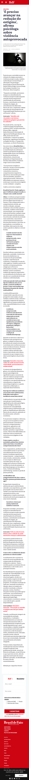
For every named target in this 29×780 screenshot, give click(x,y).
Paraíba (5, 760)
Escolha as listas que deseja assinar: (12, 698)
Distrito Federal (7, 755)
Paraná (5, 763)
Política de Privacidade (10, 732)
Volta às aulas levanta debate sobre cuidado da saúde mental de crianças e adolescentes (14, 533)
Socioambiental (7, 746)
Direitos (6, 741)
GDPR (21, 772)
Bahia (5, 750)
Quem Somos (7, 727)
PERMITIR (21, 775)
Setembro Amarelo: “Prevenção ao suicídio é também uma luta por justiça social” (14, 608)
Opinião (5, 748)
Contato (6, 730)
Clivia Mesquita (7, 50)
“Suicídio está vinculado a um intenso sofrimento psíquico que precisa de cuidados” (14, 118)
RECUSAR (8, 775)
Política (6, 737)
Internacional (7, 739)
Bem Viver (6, 743)
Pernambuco (6, 765)
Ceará (5, 752)
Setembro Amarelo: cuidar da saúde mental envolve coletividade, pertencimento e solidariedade (13, 363)
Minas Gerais (6, 757)
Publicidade (7, 729)
